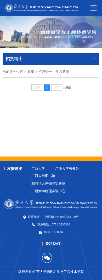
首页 (30, 72)
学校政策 (62, 72)
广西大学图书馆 (43, 176)
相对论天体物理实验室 (48, 183)
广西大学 (38, 168)
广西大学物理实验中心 (48, 191)
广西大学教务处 (67, 168)
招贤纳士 (45, 72)
